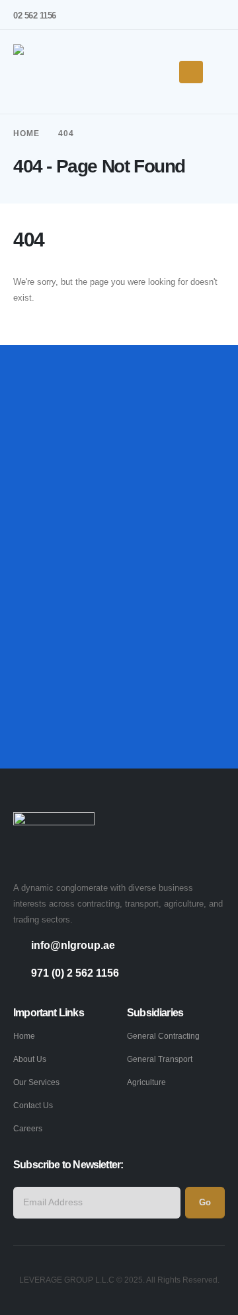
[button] (219, 72)
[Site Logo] (54, 71)
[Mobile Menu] (191, 72)
